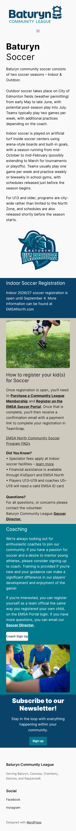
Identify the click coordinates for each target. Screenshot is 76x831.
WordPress (34, 822)
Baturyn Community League (30, 764)
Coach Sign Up (17, 636)
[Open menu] (38, 31)
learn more (45, 464)
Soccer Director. (20, 625)
